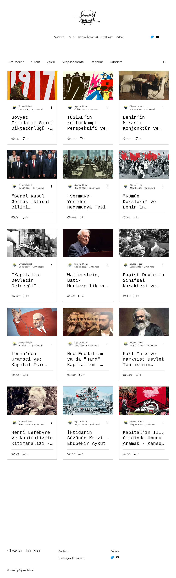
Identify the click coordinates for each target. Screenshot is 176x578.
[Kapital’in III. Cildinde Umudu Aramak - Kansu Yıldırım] (144, 401)
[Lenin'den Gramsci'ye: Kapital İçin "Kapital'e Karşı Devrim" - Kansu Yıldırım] (32, 322)
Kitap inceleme (73, 62)
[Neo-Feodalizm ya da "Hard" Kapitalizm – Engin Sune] (88, 322)
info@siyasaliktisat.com (71, 558)
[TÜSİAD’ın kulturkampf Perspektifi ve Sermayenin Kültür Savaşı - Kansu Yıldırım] (88, 85)
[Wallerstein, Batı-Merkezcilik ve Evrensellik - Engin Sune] (88, 243)
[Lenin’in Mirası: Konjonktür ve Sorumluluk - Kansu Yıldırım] (144, 85)
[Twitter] (152, 37)
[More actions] (53, 107)
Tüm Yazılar (15, 62)
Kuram (35, 62)
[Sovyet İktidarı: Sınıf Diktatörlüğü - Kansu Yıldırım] (32, 85)
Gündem (116, 62)
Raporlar (97, 62)
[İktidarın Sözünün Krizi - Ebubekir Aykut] (88, 401)
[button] (164, 62)
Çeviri (51, 62)
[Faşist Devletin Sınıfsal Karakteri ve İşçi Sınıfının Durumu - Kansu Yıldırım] (144, 243)
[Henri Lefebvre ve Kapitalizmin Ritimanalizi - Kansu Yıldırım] (32, 401)
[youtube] (157, 37)
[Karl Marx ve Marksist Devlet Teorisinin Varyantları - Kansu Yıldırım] (144, 322)
